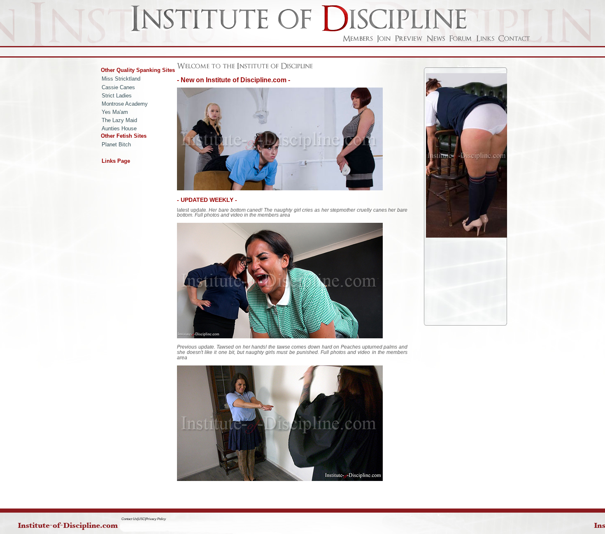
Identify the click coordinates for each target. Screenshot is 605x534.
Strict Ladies (117, 95)
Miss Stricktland (121, 79)
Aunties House (119, 128)
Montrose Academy (125, 104)
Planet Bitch (116, 144)
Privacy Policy (156, 519)
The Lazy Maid (119, 120)
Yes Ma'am (115, 112)
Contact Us (129, 519)
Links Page (116, 161)
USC (141, 519)
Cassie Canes (118, 87)
